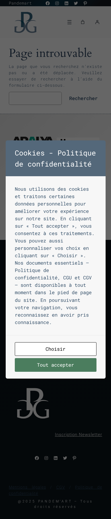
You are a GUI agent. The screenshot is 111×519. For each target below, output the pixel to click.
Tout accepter (55, 365)
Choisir (55, 349)
